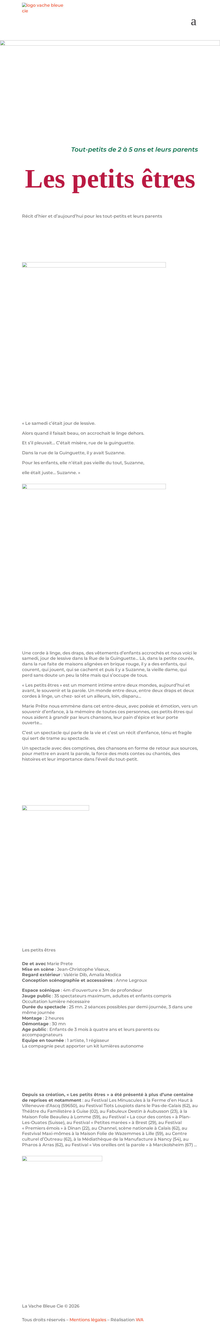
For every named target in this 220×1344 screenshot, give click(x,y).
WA (140, 1319)
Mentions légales (87, 1319)
